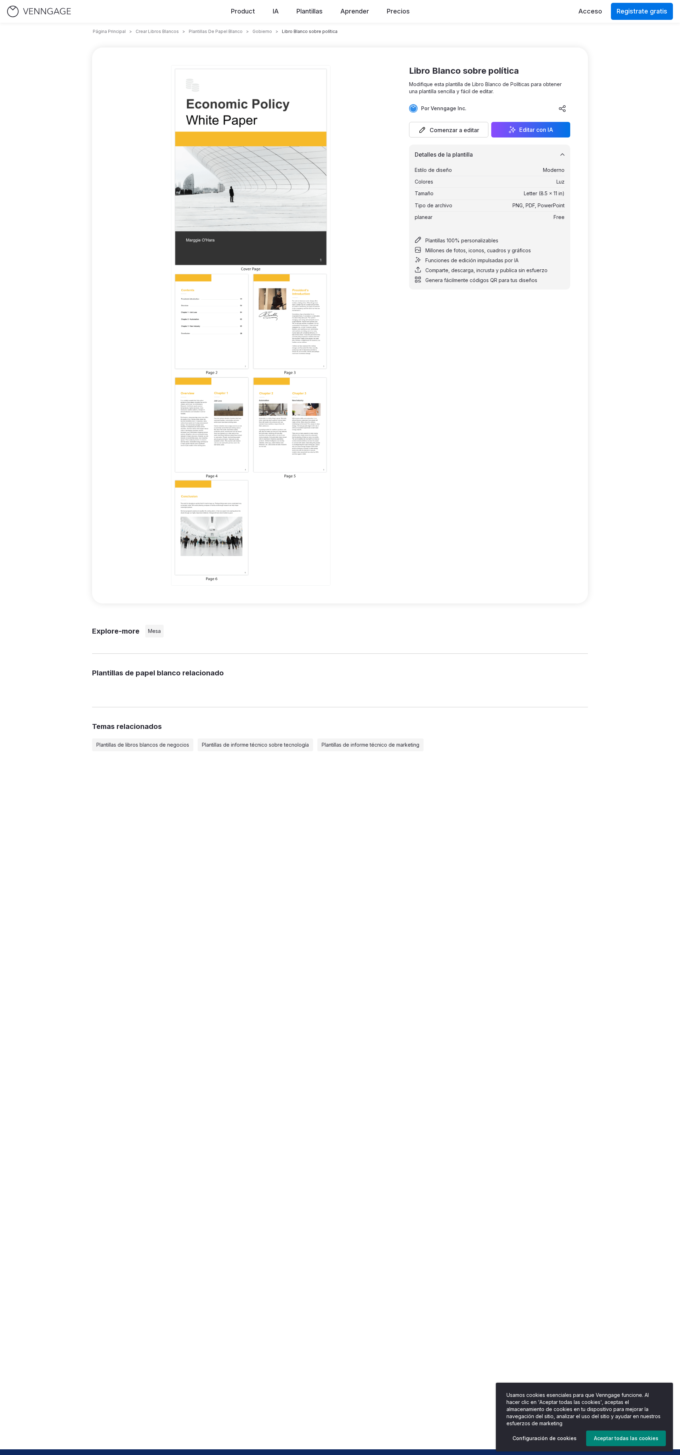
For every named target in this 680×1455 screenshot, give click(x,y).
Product (243, 11)
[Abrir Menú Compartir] (562, 108)
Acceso (590, 11)
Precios (398, 11)
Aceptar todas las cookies (626, 1438)
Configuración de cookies (544, 1438)
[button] (448, 129)
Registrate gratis (642, 11)
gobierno (262, 31)
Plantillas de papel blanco (216, 31)
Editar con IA (536, 129)
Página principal (109, 31)
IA (276, 11)
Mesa (154, 631)
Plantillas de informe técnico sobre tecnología (255, 745)
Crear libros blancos (157, 31)
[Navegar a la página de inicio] (39, 11)
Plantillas (309, 11)
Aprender (354, 11)
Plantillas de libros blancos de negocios (142, 745)
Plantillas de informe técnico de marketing (370, 745)
